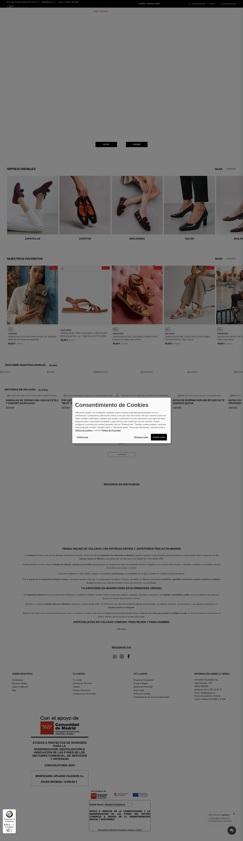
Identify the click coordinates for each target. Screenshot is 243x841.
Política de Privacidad (111, 430)
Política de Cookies (83, 430)
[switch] (9, 830)
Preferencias (82, 437)
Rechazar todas (141, 437)
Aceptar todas (159, 437)
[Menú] (14, 811)
